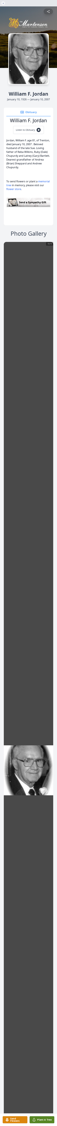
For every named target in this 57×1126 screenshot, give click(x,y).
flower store (13, 189)
